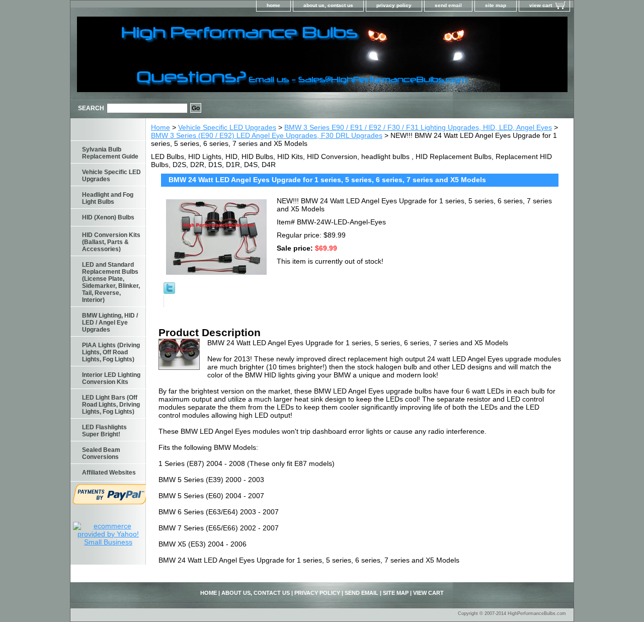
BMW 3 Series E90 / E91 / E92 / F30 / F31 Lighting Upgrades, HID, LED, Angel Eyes (418, 127)
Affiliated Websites (109, 472)
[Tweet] (169, 291)
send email (448, 5)
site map (495, 5)
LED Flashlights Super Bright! (104, 431)
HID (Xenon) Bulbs (108, 217)
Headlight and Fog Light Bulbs (107, 198)
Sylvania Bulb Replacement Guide (110, 153)
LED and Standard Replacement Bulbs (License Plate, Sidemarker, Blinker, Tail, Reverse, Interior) (111, 282)
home (273, 5)
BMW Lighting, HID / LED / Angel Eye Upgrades (110, 322)
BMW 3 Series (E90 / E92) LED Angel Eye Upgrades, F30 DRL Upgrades (266, 135)
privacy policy (394, 5)
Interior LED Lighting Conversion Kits (111, 378)
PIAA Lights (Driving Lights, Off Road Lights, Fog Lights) (111, 352)
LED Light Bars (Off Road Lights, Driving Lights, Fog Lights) (111, 404)
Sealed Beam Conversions (101, 453)
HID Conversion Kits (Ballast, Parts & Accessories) (111, 242)
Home (160, 127)
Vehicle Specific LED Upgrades (227, 127)
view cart (540, 5)
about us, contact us (328, 5)
